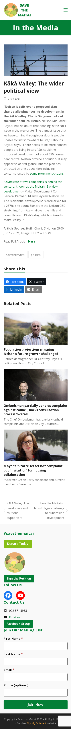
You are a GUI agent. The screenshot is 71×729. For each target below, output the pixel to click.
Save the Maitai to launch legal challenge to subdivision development (48, 510)
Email (9, 670)
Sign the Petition (19, 578)
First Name (13, 638)
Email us (14, 617)
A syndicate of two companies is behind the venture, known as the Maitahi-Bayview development (33, 186)
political (36, 255)
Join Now (35, 704)
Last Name (13, 654)
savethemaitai (15, 255)
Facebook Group (18, 624)
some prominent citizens (47, 173)
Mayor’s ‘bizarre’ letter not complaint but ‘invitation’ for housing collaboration (33, 470)
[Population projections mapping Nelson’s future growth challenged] (36, 328)
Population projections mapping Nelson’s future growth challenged (31, 351)
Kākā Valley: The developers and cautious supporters (16, 510)
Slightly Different (36, 723)
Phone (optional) (16, 685)
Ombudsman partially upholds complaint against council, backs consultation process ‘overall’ (36, 410)
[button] (66, 9)
